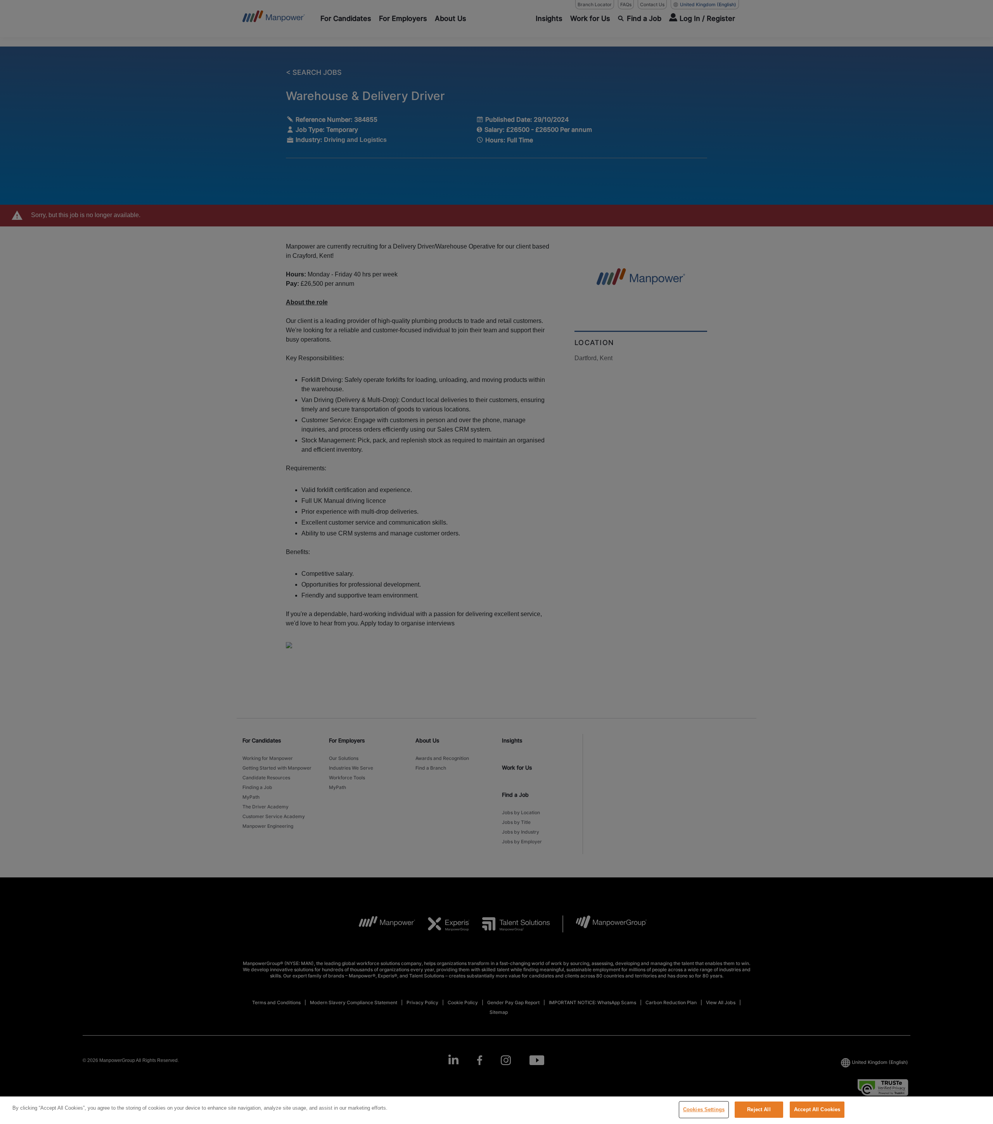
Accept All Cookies (817, 1109)
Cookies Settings (704, 1109)
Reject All (758, 1109)
